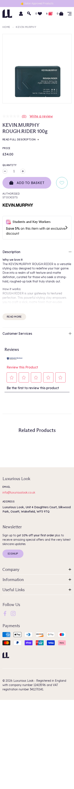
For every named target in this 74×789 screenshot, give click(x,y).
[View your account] (21, 14)
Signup (13, 553)
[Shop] (69, 14)
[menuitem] (4, 613)
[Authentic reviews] (15, 358)
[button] (12, 378)
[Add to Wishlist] (62, 183)
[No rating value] (12, 116)
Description (11, 252)
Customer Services (17, 333)
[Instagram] (13, 613)
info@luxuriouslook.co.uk (18, 492)
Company (11, 569)
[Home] (5, 655)
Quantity (9, 165)
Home (6, 27)
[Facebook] (4, 613)
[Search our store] (29, 14)
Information (13, 579)
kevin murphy (26, 27)
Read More (14, 316)
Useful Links (13, 589)
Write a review (41, 116)
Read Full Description (19, 139)
